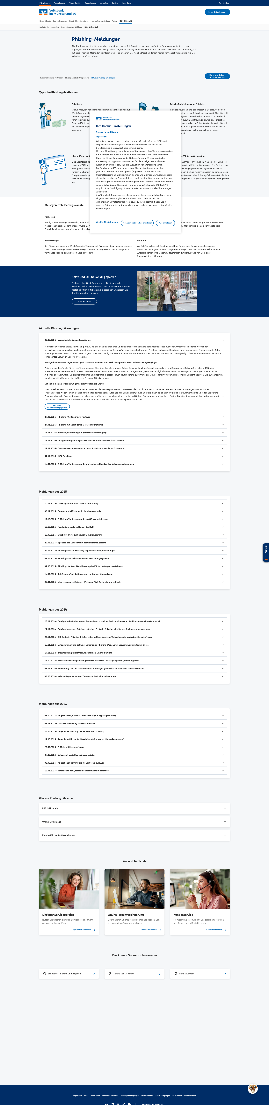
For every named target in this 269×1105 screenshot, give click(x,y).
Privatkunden (45, 3)
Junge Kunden (90, 3)
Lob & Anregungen (163, 1096)
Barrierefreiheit (147, 1096)
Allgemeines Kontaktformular (184, 1096)
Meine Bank (126, 3)
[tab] (45, 21)
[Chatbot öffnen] (253, 1089)
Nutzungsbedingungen (130, 1096)
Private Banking (75, 3)
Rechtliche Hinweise (110, 1096)
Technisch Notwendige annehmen (137, 223)
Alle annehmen (165, 223)
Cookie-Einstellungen (107, 222)
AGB (86, 1096)
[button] (134, 340)
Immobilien (104, 3)
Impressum (77, 1096)
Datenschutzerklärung (107, 132)
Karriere (115, 3)
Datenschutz (95, 1096)
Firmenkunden (59, 3)
